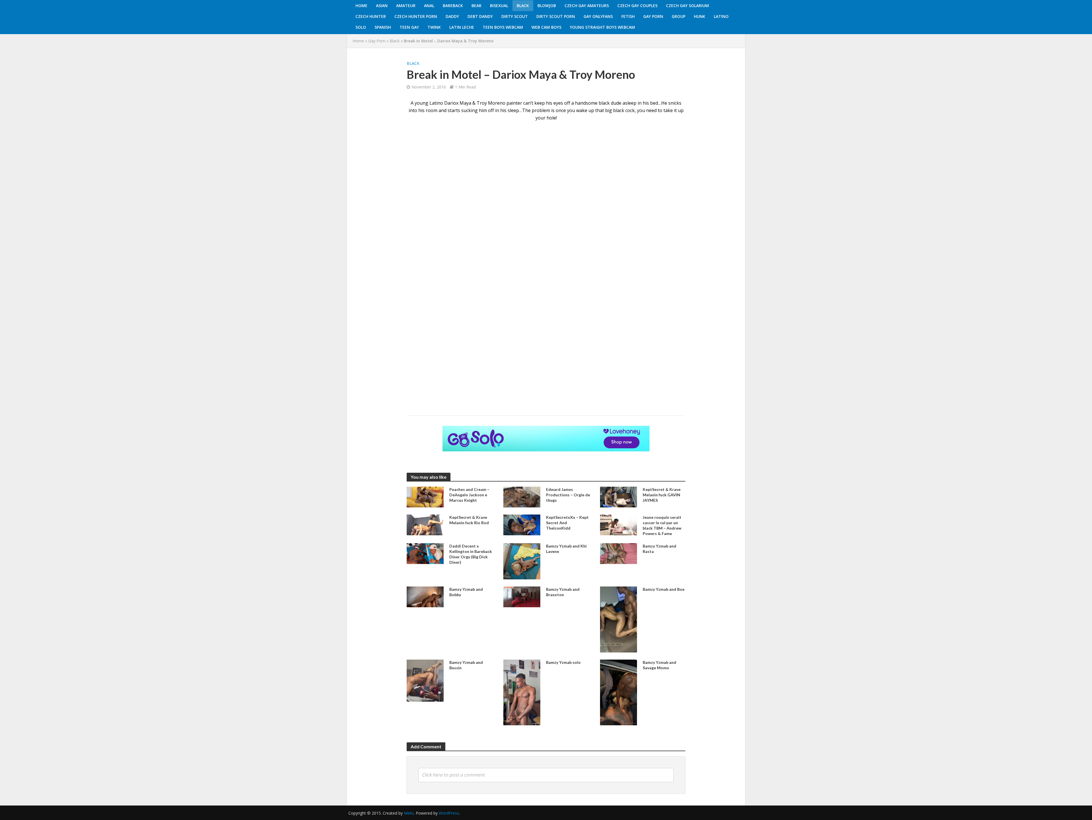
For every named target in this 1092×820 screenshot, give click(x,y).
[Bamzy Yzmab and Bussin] (425, 680)
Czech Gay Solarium (687, 5)
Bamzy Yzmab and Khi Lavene (566, 549)
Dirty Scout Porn (555, 16)
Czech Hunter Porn (415, 16)
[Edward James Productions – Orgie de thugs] (521, 496)
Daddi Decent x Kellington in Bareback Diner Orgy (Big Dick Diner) (470, 554)
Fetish (628, 16)
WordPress (449, 813)
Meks (409, 813)
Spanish (383, 27)
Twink (434, 27)
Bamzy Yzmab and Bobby (466, 592)
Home (361, 5)
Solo (360, 27)
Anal (429, 5)
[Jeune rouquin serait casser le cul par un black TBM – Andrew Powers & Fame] (618, 524)
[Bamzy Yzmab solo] (521, 692)
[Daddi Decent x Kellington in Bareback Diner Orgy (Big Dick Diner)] (425, 553)
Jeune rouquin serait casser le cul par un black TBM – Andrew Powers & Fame (662, 525)
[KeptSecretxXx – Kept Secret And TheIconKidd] (521, 524)
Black (523, 5)
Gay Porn (653, 16)
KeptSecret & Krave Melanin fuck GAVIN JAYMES (662, 495)
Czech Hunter (370, 16)
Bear (476, 5)
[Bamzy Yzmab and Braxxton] (521, 596)
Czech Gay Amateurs (586, 5)
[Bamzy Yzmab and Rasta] (618, 553)
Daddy (452, 16)
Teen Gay (409, 27)
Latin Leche (461, 27)
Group (678, 16)
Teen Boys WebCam (503, 27)
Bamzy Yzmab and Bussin (466, 665)
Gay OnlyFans (598, 16)
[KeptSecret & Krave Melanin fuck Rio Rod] (425, 524)
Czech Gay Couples (637, 5)
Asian (382, 5)
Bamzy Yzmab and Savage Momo (659, 665)
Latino (721, 16)
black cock (624, 110)
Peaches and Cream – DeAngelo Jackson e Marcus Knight (469, 495)
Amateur (405, 5)
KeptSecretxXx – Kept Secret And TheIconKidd (567, 522)
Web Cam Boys (546, 27)
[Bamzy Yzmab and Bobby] (425, 596)
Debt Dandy (480, 16)
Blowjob (546, 5)
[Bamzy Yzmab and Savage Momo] (618, 692)
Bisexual (499, 5)
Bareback (453, 5)
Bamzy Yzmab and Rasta (659, 549)
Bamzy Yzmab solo (563, 662)
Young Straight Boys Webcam (602, 27)
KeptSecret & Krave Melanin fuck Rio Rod (469, 520)
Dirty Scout (514, 16)
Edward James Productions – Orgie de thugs (568, 495)
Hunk (699, 16)
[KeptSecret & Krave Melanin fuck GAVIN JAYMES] (618, 496)
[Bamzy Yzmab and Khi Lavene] (521, 561)
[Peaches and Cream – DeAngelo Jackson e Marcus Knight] (425, 496)
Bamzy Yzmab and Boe (663, 589)
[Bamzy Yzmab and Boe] (618, 619)
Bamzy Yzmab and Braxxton (563, 592)
